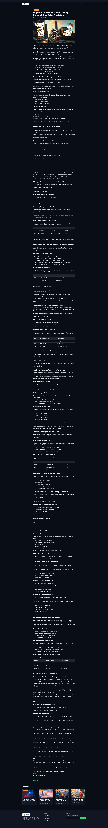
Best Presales (64, 3)
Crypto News (39, 3)
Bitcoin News (46, 817)
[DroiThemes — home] (25, 4)
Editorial (84, 824)
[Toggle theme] (84, 4)
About (74, 824)
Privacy (81, 824)
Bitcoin (45, 3)
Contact (77, 824)
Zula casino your (36, 780)
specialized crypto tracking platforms (43, 486)
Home (34, 7)
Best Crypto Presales (48, 820)
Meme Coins (50, 3)
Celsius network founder (38, 777)
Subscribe (83, 817)
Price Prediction (57, 3)
